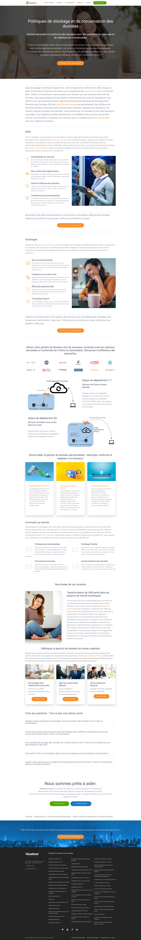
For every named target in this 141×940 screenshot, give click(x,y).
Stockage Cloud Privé (76, 887)
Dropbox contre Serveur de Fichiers (103, 859)
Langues (88, 2)
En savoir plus (39, 699)
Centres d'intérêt (48, 2)
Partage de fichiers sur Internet (56, 871)
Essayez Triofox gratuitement (70, 63)
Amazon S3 (51, 899)
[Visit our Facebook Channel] (72, 929)
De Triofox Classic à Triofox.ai (101, 882)
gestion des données (46, 245)
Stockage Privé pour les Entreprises (58, 888)
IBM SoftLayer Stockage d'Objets (79, 866)
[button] (70, 722)
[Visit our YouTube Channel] (67, 929)
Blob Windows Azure (54, 908)
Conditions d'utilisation (93, 937)
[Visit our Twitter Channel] (63, 929)
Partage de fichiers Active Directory (57, 865)
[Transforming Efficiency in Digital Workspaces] (43, 616)
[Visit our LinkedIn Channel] (77, 929)
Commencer (99, 2)
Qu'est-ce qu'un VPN (99, 914)
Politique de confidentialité (78, 937)
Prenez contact (59, 803)
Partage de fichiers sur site (55, 862)
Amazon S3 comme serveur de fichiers (58, 902)
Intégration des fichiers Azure (56, 916)
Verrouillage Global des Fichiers (90, 656)
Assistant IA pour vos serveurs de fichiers (104, 879)
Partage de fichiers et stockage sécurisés (82, 913)
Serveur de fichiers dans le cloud (102, 885)
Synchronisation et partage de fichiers (58, 885)
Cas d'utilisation (69, 2)
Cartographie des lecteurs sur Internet (58, 874)
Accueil (113, 937)
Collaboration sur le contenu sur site (80, 880)
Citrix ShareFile (48, 535)
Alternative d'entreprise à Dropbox (103, 862)
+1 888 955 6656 (81, 803)
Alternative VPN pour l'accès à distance (81, 921)
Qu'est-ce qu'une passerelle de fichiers (104, 906)
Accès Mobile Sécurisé (99, 486)
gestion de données (100, 118)
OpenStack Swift (75, 863)
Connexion (80, 2)
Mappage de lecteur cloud (38, 486)
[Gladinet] (31, 3)
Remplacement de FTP (54, 896)
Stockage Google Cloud (55, 922)
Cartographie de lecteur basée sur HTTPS (81, 869)
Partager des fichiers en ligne (78, 904)
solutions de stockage (66, 104)
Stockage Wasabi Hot (54, 919)
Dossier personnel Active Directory (80, 907)
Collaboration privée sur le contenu (80, 877)
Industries (59, 2)
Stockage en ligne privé (77, 884)
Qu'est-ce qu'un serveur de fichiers (103, 888)
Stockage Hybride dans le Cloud (79, 910)
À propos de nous (105, 937)
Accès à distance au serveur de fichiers (59, 868)
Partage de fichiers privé (55, 859)
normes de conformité (95, 91)
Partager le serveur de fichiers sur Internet (59, 882)
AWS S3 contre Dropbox (55, 905)
